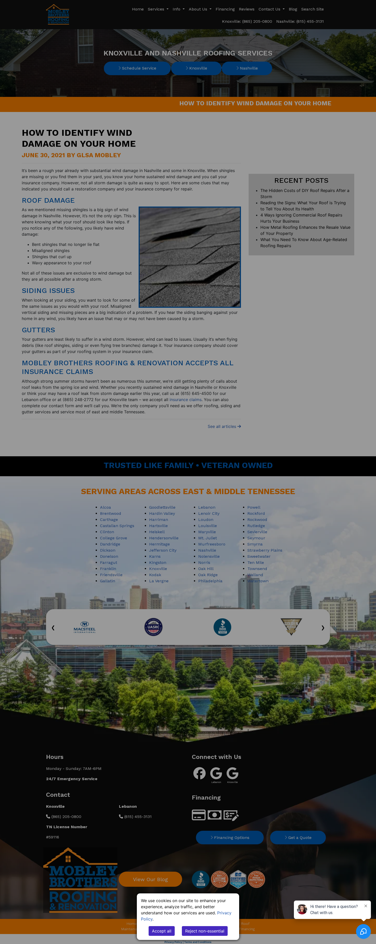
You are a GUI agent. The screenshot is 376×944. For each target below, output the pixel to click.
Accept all (161, 931)
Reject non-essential (204, 931)
